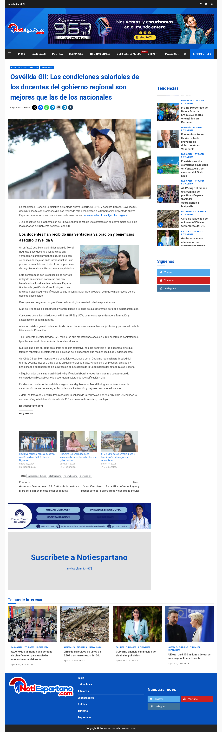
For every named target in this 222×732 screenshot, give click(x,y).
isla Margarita (55, 476)
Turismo (83, 710)
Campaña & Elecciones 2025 (24, 68)
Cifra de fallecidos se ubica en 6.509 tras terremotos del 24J (168, 219)
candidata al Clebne (36, 476)
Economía (186, 127)
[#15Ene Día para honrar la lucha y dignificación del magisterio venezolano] (119, 441)
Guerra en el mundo (129, 53)
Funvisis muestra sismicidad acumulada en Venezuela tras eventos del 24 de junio (168, 165)
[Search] (185, 54)
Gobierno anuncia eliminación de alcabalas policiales (168, 239)
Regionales (76, 54)
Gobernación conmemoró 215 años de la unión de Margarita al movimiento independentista (49, 486)
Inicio (81, 678)
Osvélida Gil (85, 476)
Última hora (47, 68)
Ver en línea (203, 54)
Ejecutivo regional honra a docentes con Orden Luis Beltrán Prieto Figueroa (37, 457)
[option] (184, 112)
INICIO (21, 54)
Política (57, 54)
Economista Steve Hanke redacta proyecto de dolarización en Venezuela (168, 139)
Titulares (199, 100)
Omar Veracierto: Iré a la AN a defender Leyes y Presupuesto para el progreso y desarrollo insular (109, 486)
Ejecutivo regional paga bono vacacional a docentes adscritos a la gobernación (78, 457)
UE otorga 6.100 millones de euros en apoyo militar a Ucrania (189, 624)
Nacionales (39, 54)
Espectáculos (86, 697)
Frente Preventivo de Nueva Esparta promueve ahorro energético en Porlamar (168, 112)
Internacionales (100, 54)
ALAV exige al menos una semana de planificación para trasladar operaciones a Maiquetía (168, 194)
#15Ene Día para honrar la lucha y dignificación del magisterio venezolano (118, 457)
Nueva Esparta (70, 476)
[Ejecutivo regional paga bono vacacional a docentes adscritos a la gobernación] (78, 441)
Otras (152, 54)
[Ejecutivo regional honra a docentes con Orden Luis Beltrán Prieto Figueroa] (38, 441)
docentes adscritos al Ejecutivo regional (105, 215)
